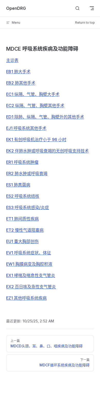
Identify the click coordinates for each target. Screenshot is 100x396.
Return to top (85, 22)
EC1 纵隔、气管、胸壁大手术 (32, 94)
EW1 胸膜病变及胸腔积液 (29, 264)
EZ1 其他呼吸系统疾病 (26, 298)
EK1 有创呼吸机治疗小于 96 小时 (36, 139)
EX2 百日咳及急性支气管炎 (31, 286)
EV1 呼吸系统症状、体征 (28, 252)
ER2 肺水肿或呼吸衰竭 (26, 173)
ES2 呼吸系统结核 (22, 196)
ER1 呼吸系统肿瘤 (22, 162)
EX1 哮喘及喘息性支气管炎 (30, 275)
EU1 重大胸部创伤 (22, 241)
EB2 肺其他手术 (20, 82)
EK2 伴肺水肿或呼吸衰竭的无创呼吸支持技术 (47, 150)
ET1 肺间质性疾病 (22, 218)
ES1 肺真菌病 (18, 184)
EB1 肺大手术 (18, 71)
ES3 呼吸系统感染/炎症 (27, 207)
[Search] (77, 8)
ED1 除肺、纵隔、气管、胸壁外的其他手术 (45, 116)
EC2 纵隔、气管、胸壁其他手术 (35, 105)
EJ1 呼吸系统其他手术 (26, 128)
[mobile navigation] (92, 8)
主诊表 (12, 60)
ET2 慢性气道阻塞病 (25, 230)
